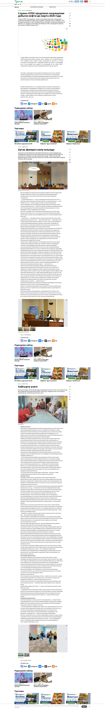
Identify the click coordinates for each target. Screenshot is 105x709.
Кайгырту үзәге (52, 7)
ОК (86, 1)
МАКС (77, 1)
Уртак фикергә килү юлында (36, 7)
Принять (84, 706)
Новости (20, 146)
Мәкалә (17, 7)
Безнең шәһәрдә (22, 10)
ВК (81, 1)
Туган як (19, 1)
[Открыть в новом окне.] (23, 103)
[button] (66, 313)
